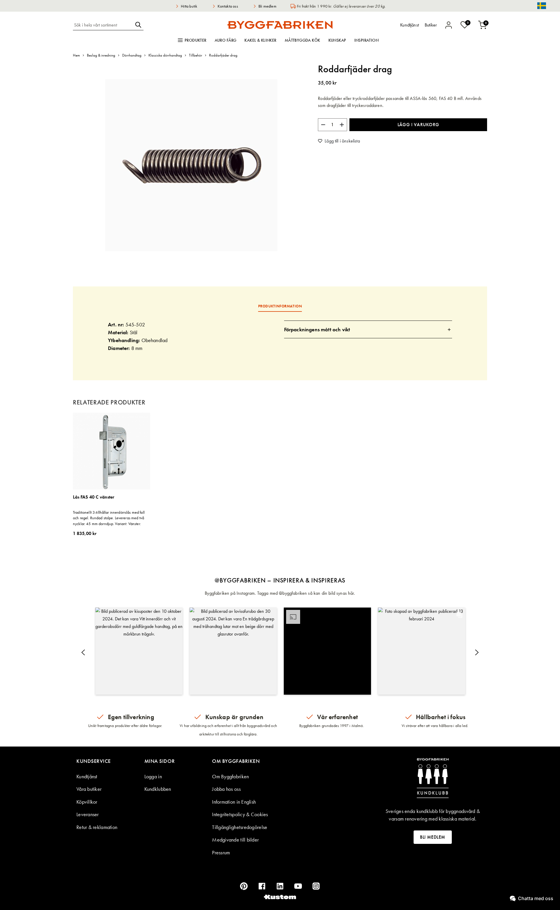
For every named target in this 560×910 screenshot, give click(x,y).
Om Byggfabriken (230, 776)
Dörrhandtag (131, 55)
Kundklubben (157, 789)
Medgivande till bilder (235, 839)
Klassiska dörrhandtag (165, 55)
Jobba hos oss (226, 789)
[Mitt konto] (448, 25)
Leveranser (87, 814)
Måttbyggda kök (302, 40)
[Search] (138, 25)
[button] (139, 651)
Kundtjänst (86, 776)
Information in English (234, 801)
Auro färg (226, 40)
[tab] (368, 329)
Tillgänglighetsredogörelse (239, 827)
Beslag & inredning (101, 55)
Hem (76, 55)
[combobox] (103, 25)
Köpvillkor (86, 801)
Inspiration (366, 40)
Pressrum (221, 852)
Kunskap (337, 40)
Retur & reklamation (96, 827)
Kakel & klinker (260, 40)
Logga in (153, 776)
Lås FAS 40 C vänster (93, 497)
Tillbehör (195, 55)
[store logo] (280, 25)
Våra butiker (89, 789)
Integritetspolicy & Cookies (240, 814)
